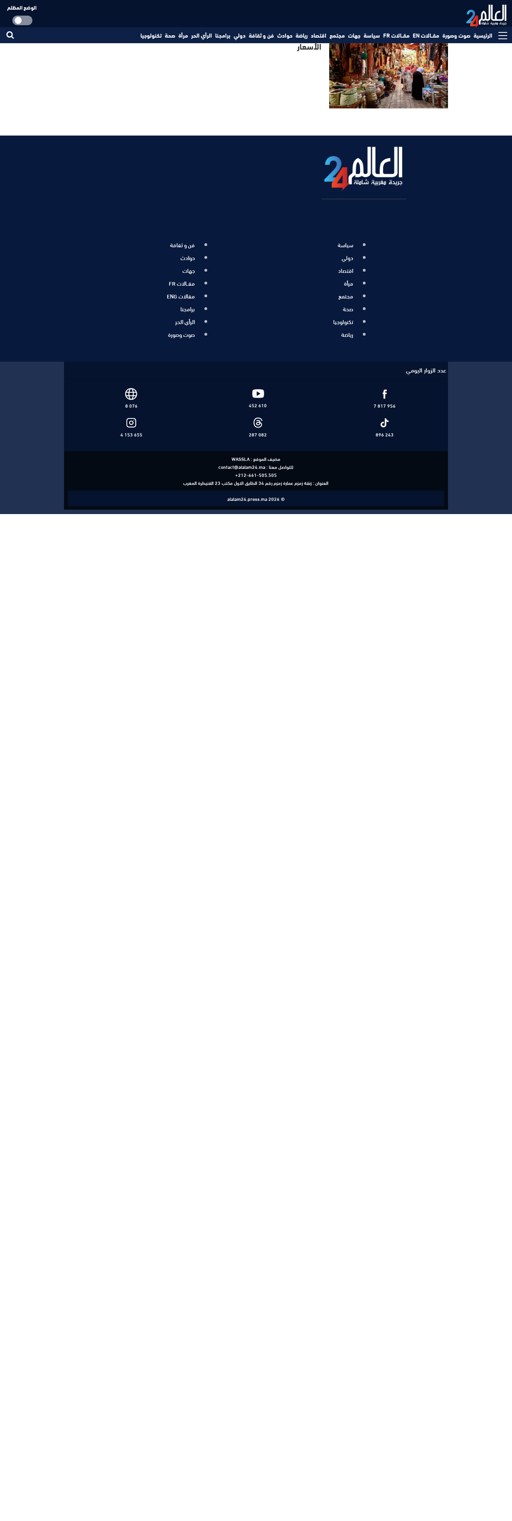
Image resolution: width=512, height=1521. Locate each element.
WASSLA (241, 449)
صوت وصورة (456, 35)
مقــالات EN (426, 35)
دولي (240, 35)
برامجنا (222, 35)
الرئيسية (483, 35)
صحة (170, 35)
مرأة (183, 35)
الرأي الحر (201, 35)
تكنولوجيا (151, 35)
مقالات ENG (181, 291)
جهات (354, 35)
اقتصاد (318, 35)
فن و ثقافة (261, 35)
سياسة (372, 35)
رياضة (302, 35)
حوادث (284, 35)
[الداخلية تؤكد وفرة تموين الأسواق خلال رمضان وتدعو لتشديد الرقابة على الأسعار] (389, 70)
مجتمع (337, 35)
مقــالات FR (396, 35)
